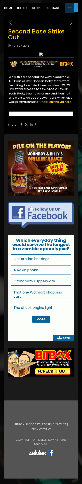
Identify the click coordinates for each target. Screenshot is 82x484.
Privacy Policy (41, 428)
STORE (46, 424)
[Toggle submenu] (70, 8)
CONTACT (59, 424)
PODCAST (33, 424)
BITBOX (19, 424)
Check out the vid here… (56, 102)
